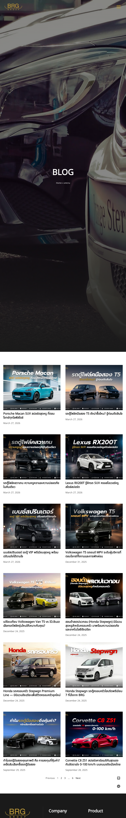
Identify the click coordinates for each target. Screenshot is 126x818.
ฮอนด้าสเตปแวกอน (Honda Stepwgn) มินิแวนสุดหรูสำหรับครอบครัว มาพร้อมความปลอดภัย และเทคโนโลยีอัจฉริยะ (93, 626)
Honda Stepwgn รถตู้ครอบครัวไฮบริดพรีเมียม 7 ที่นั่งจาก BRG (93, 693)
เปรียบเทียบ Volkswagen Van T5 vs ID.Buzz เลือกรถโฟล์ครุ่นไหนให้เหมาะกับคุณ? (31, 624)
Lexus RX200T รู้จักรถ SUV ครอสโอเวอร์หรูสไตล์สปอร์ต (92, 485)
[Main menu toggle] (119, 6)
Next (78, 778)
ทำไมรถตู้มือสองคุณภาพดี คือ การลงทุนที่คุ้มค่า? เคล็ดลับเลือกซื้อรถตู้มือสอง (31, 762)
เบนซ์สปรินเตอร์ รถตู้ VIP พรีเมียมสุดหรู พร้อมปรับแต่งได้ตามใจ (30, 554)
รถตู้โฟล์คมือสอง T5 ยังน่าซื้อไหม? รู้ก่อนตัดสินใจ (94, 413)
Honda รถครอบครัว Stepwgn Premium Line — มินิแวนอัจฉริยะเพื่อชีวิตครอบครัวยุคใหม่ (32, 693)
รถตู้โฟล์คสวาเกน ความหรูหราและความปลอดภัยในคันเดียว (31, 485)
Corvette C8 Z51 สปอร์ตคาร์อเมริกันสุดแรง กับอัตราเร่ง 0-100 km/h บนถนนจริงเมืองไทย (93, 762)
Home (59, 183)
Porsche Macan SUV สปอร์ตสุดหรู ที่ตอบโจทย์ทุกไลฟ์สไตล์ (29, 415)
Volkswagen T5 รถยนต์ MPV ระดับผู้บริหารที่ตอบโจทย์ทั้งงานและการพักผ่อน (93, 554)
